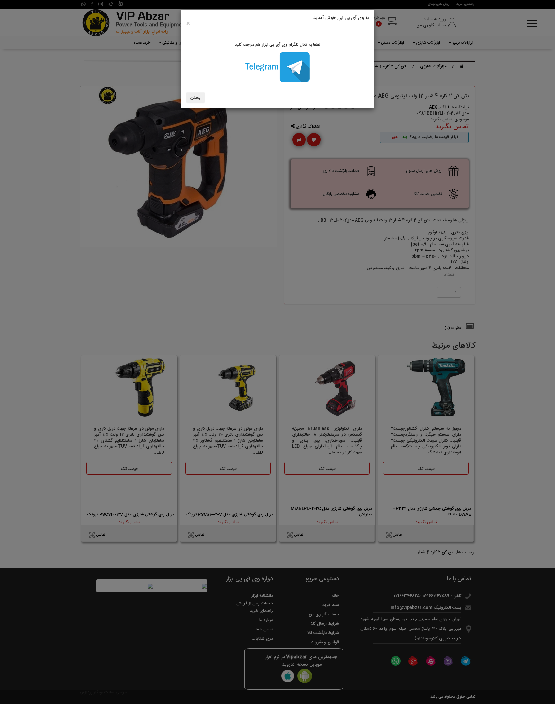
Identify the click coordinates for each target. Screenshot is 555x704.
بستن (195, 97)
